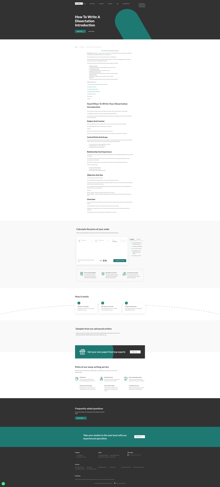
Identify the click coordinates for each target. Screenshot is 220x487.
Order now (79, 31)
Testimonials (101, 3)
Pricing (84, 3)
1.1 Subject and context (91, 86)
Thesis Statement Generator (103, 455)
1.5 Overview (89, 96)
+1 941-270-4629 (79, 455)
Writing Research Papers (79, 467)
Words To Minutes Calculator (103, 456)
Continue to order (119, 260)
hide (95, 82)
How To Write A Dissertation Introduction (110, 50)
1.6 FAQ (88, 98)
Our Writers (110, 3)
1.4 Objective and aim (91, 93)
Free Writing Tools (126, 3)
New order (142, 5)
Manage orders (142, 3)
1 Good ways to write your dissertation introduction (97, 84)
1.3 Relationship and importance (93, 91)
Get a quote (91, 31)
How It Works (92, 3)
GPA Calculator (113, 456)
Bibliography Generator (102, 467)
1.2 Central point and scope (92, 89)
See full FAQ (80, 418)
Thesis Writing (89, 467)
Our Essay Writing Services (91, 468)
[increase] (125, 241)
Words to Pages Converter (114, 455)
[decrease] (121, 241)
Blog (117, 3)
